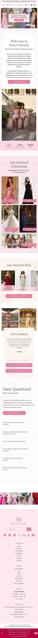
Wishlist (19, 581)
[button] (3, 5)
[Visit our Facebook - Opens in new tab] (9, 535)
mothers (19, 555)
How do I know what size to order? (13, 459)
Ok (36, 633)
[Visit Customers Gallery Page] (10, 319)
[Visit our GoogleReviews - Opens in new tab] (24, 535)
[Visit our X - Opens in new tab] (19, 535)
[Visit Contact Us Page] (19, 115)
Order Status (19, 578)
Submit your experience (19, 365)
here (26, 636)
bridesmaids (19, 553)
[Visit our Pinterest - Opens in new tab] (33, 535)
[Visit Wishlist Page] (31, 5)
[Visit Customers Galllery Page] (27, 319)
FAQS (18, 571)
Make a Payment (19, 583)
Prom (19, 546)
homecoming (19, 551)
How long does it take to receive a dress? (15, 469)
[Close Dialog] (1, 633)
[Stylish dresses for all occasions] (19, 18)
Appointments (19, 569)
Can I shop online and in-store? (14, 441)
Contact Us (19, 82)
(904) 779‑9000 (19, 612)
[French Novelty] (19, 521)
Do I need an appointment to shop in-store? (15, 450)
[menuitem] (3, 5)
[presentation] (9, 280)
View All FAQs (14, 413)
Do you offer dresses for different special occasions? (15, 433)
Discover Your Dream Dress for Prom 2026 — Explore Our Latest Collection (19, 1)
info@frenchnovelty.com (19, 614)
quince (19, 560)
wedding (19, 558)
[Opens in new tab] (5, 499)
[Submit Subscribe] (29, 529)
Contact (19, 576)
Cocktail (19, 548)
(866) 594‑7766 (19, 616)
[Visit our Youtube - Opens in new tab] (28, 535)
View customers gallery (19, 371)
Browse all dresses (19, 296)
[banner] (14, 5)
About (19, 573)
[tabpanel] (19, 18)
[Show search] (28, 5)
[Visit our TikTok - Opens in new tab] (14, 535)
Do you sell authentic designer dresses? (14, 423)
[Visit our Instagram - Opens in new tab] (4, 535)
